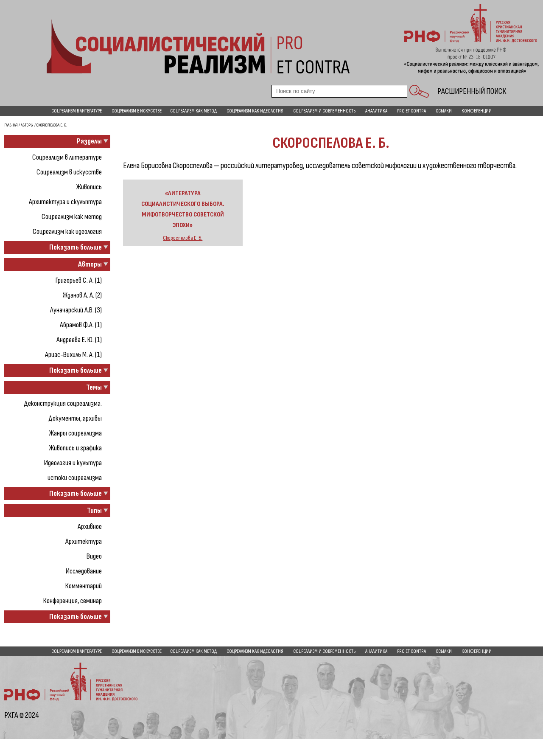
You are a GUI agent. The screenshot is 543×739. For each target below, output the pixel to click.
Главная (11, 125)
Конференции (477, 111)
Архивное (90, 526)
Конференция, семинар (72, 600)
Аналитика (376, 111)
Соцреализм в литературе (76, 111)
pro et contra (411, 111)
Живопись (89, 187)
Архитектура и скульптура (65, 201)
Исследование (84, 571)
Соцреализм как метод (193, 111)
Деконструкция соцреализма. (63, 403)
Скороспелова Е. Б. (182, 238)
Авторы (27, 125)
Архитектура (83, 541)
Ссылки (444, 111)
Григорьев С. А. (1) (79, 280)
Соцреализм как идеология (255, 111)
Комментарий (83, 586)
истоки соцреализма (75, 477)
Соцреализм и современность (324, 111)
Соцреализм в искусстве (137, 111)
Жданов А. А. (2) (82, 295)
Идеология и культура (73, 462)
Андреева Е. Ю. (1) (79, 339)
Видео (94, 556)
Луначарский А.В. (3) (76, 310)
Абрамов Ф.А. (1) (81, 324)
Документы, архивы (75, 418)
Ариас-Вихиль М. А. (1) (73, 354)
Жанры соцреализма (75, 433)
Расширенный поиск (471, 91)
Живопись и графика (75, 448)
